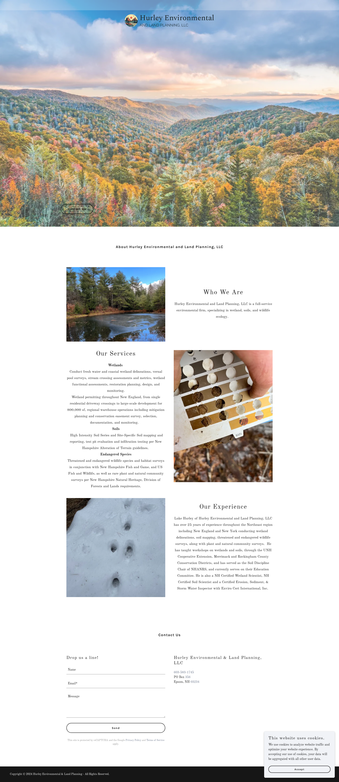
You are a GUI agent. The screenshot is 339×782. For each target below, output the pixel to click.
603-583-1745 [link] (184, 672)
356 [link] (188, 677)
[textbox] (115, 669)
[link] (169, 4)
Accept (300, 769)
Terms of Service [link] (155, 740)
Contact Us (77, 209)
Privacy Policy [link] (133, 740)
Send (116, 728)
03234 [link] (195, 682)
